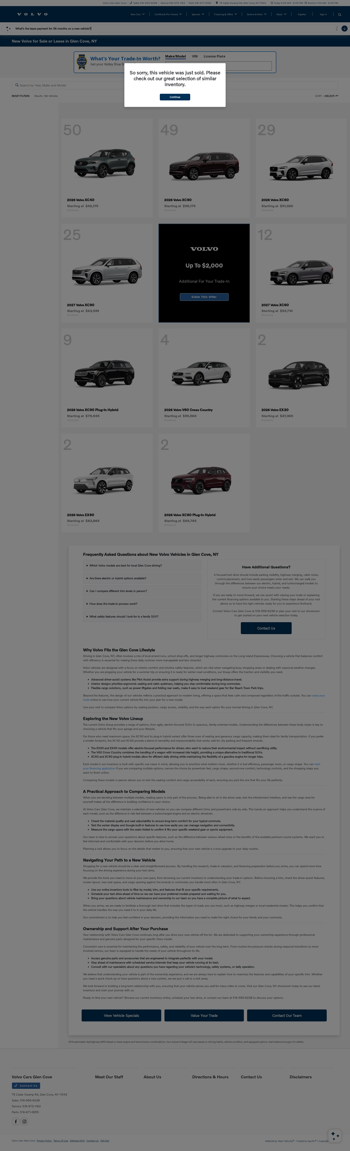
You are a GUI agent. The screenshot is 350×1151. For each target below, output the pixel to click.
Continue (175, 97)
